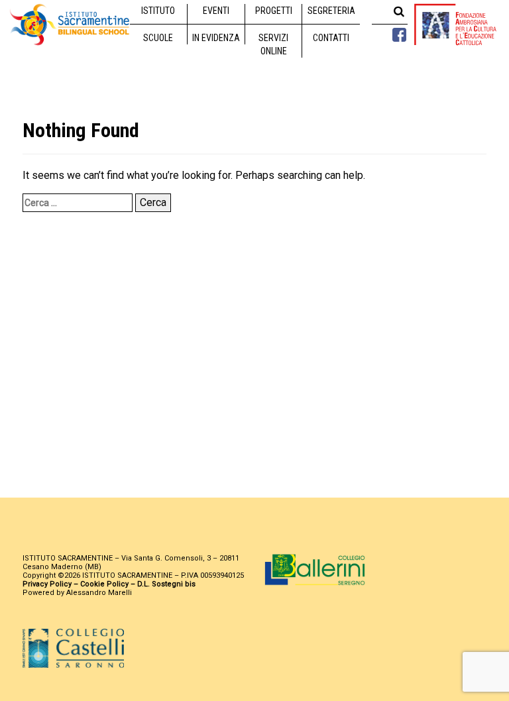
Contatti (331, 37)
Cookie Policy (104, 584)
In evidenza (216, 37)
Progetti (273, 10)
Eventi (216, 10)
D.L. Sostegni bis (166, 584)
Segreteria (331, 10)
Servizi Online (273, 44)
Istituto (158, 10)
